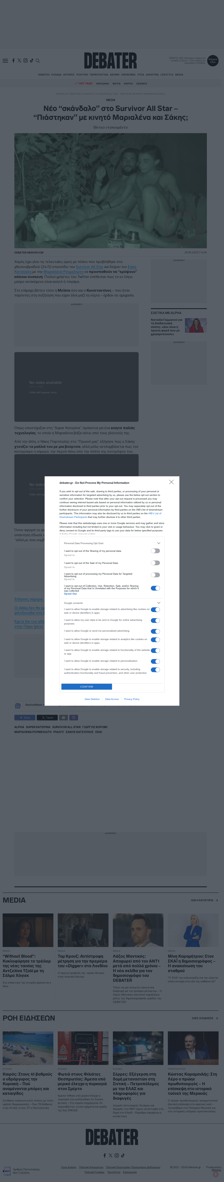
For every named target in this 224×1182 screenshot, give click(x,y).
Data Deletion (92, 699)
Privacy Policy (131, 699)
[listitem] (112, 543)
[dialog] (112, 591)
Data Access (112, 699)
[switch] (155, 550)
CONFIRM (86, 686)
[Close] (172, 483)
